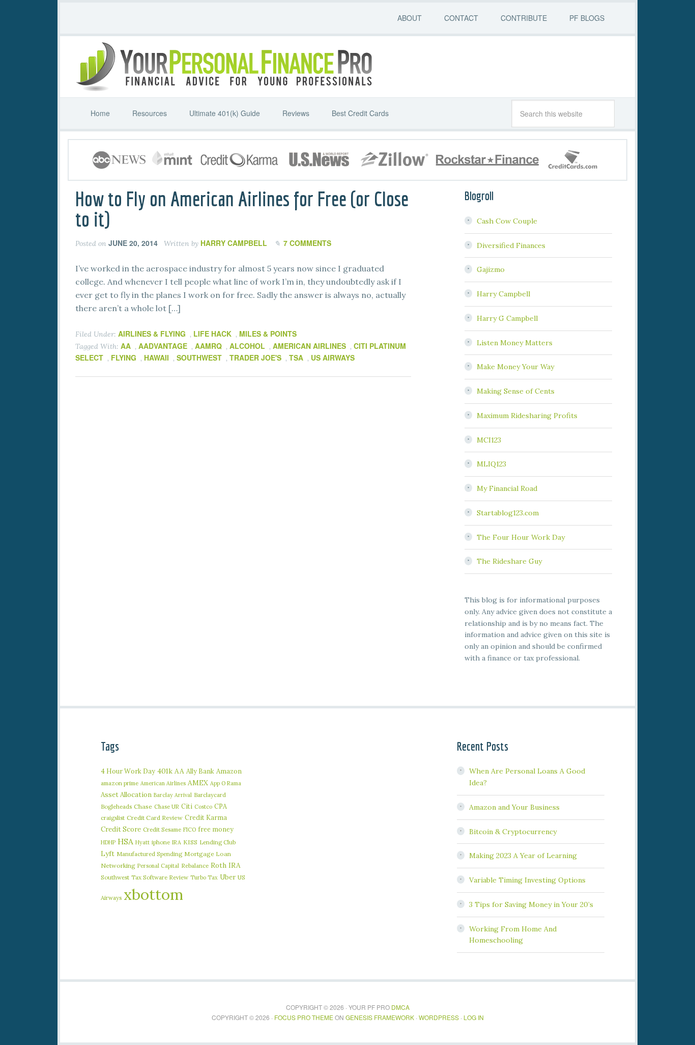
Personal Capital (158, 865)
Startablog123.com (508, 512)
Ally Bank (200, 771)
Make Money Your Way (515, 366)
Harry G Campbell (507, 318)
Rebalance (195, 865)
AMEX (198, 782)
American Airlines (309, 346)
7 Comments (307, 243)
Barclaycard (210, 795)
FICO (189, 829)
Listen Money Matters (515, 342)
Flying (123, 357)
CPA (220, 806)
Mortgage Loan (207, 854)
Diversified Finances (511, 245)
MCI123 (489, 440)
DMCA (400, 1007)
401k (164, 771)
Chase (143, 806)
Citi (186, 806)
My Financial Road (507, 488)
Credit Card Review (155, 817)
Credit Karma (206, 817)
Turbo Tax (204, 877)
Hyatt (142, 842)
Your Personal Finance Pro (222, 66)
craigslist (113, 817)
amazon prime (119, 783)
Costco (203, 806)
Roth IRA (226, 865)
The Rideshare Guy (509, 561)
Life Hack (212, 333)
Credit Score (121, 829)
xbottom (153, 894)
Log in (474, 1017)
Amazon (229, 771)
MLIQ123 (491, 464)
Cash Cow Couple (507, 221)
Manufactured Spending (149, 854)
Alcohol (247, 346)
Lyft (107, 853)
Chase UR (166, 806)
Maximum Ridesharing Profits (527, 415)
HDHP (108, 842)
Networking (118, 865)
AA (126, 346)
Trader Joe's (255, 357)
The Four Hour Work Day (521, 537)
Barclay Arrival (173, 795)
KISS (190, 842)
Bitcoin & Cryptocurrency (513, 831)
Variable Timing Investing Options (527, 880)
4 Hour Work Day (128, 771)
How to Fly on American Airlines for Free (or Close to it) (242, 209)
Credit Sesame (162, 829)
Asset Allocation (126, 794)
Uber (228, 877)
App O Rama (225, 783)
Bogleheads (116, 806)
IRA (176, 842)
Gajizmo (491, 269)
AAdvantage (162, 346)
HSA (125, 841)
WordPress (439, 1017)
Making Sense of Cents (516, 391)
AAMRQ (208, 346)
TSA (296, 357)
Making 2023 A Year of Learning (523, 855)
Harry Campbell (503, 293)
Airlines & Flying (152, 333)
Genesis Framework (379, 1017)
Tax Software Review (159, 877)
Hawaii (156, 357)
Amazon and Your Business (514, 807)
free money (216, 829)
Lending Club (217, 842)
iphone (161, 842)
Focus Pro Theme (303, 1017)
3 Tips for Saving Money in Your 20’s (531, 904)
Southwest (199, 357)
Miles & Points (268, 333)
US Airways (333, 357)
